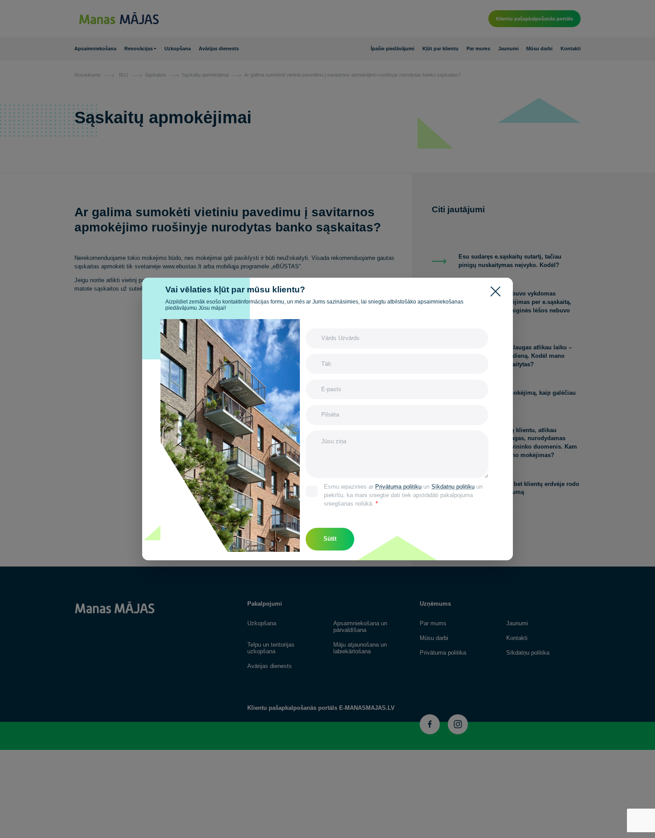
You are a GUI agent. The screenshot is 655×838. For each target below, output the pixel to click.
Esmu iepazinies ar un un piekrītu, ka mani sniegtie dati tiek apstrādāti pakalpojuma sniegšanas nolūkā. (403, 495)
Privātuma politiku (398, 487)
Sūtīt (329, 539)
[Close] (497, 290)
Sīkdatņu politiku (453, 487)
